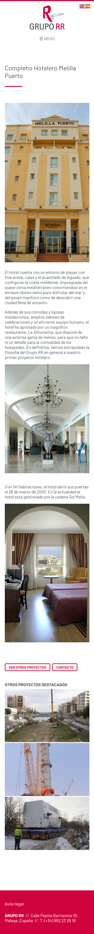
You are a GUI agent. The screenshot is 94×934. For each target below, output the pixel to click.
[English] (82, 5)
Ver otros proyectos (27, 667)
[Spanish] (88, 5)
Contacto (64, 667)
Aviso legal (14, 903)
